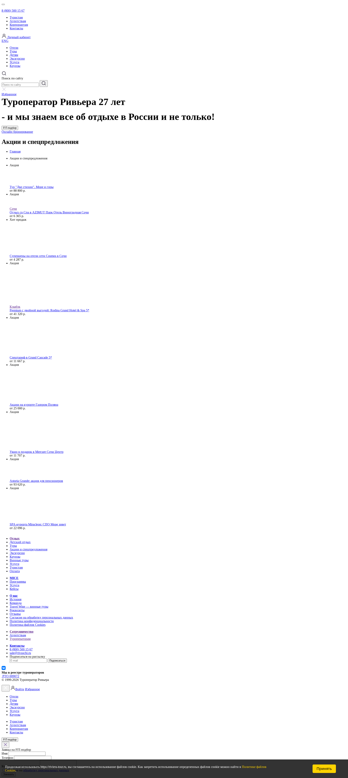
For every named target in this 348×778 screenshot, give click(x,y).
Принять (324, 769)
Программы (18, 581)
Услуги (14, 62)
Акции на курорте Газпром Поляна (34, 404)
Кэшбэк (15, 306)
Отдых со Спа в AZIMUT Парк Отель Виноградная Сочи (49, 212)
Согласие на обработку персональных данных (41, 617)
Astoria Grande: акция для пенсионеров (36, 481)
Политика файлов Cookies (28, 624)
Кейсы (14, 589)
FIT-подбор (10, 127)
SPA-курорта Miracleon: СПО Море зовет (38, 524)
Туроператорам (20, 639)
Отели (14, 47)
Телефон (7, 757)
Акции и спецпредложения (28, 549)
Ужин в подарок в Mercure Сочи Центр (36, 451)
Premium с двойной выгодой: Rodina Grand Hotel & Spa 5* (49, 310)
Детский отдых (20, 542)
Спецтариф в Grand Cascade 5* (31, 357)
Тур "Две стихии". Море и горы (32, 187)
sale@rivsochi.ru (20, 653)
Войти (19, 689)
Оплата (15, 571)
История (15, 599)
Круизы (15, 66)
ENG (5, 41)
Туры (13, 51)
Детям (14, 55)
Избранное (32, 689)
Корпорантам (19, 24)
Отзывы (15, 614)
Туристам (16, 17)
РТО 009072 (10, 676)
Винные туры (19, 560)
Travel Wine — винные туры (29, 606)
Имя (4, 753)
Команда (16, 603)
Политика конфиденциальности (32, 621)
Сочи (13, 208)
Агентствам (18, 21)
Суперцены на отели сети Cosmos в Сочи (38, 256)
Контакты (16, 28)
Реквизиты (17, 610)
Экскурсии (17, 58)
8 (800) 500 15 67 (13, 10)
